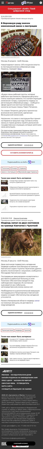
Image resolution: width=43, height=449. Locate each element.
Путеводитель (23, 383)
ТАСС (19, 69)
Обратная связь (8, 383)
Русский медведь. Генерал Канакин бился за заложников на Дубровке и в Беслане (23, 346)
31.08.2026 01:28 (6, 218)
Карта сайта (7, 386)
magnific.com (6, 257)
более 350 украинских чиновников (16, 135)
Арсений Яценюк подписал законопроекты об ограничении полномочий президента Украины (25, 194)
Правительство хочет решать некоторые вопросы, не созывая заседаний (22, 200)
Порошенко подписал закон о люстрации (23, 206)
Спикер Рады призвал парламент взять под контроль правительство (23, 181)
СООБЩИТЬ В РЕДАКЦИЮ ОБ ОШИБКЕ (17, 389)
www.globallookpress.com (10, 57)
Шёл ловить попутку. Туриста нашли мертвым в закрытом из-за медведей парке (24, 359)
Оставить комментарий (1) (21, 153)
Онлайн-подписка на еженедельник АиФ (20, 378)
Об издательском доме (21, 375)
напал (37, 301)
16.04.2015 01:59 (6, 16)
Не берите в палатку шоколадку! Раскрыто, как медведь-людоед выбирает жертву (24, 352)
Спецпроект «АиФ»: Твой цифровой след (21, 9)
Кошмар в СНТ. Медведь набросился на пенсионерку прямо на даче (22, 340)
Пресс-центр (7, 380)
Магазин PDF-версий (22, 380)
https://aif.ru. (28, 435)
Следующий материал (21, 443)
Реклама (5, 375)
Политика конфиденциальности (14, 438)
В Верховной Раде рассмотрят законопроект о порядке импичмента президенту (24, 188)
